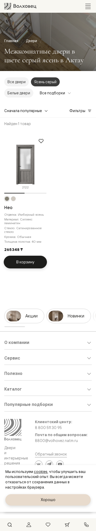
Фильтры (77, 110)
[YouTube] (60, 464)
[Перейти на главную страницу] (20, 6)
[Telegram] (49, 464)
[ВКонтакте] (38, 464)
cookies (40, 471)
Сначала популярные (23, 110)
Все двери (16, 81)
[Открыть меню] (88, 6)
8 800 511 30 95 (48, 428)
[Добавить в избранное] (41, 141)
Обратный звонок (51, 454)
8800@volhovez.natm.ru (56, 441)
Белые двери (18, 93)
